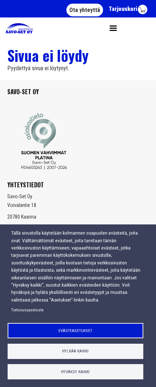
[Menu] (110, 28)
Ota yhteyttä (84, 10)
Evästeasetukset (75, 330)
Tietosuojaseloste (27, 309)
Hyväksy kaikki (75, 371)
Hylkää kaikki (75, 351)
